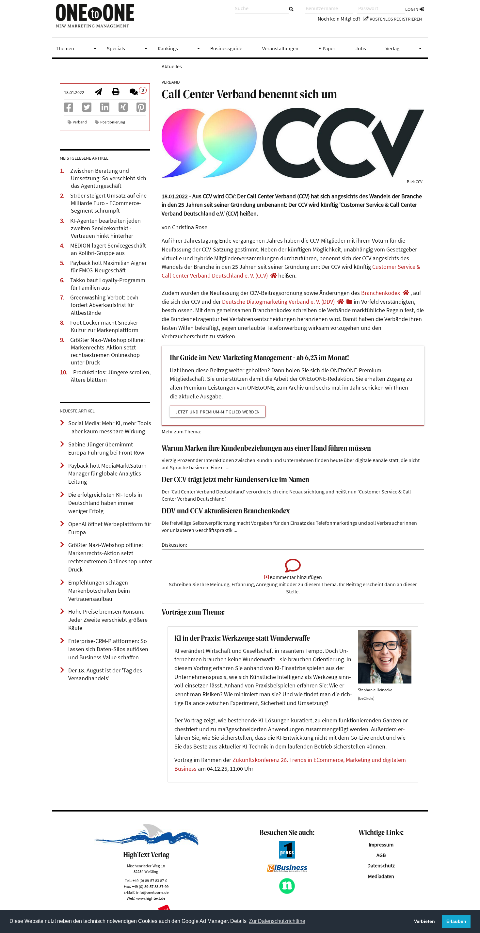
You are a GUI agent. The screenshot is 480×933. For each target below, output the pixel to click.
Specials (128, 48)
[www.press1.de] (287, 856)
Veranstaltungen (280, 48)
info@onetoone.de (152, 892)
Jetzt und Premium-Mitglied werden (217, 412)
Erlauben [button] (456, 921)
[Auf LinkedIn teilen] (104, 109)
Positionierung (112, 122)
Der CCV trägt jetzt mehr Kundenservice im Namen (235, 480)
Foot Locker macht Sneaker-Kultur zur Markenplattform (105, 326)
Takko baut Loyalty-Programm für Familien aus (107, 284)
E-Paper (326, 48)
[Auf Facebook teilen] (68, 109)
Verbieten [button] (424, 921)
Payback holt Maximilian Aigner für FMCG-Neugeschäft (108, 266)
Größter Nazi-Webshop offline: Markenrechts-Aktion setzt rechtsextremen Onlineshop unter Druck (107, 351)
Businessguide (226, 48)
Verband (80, 122)
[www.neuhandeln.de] (287, 892)
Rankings (180, 48)
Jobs (360, 48)
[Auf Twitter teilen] (86, 109)
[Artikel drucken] (115, 92)
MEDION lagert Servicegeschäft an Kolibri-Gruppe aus (108, 249)
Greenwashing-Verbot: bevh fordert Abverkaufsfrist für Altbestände (104, 305)
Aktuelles (172, 66)
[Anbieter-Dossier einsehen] (349, 301)
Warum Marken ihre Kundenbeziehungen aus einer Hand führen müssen (266, 448)
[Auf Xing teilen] (123, 109)
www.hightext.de (150, 898)
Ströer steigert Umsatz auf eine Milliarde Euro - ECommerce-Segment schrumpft (108, 203)
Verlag (405, 48)
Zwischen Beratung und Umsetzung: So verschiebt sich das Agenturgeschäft (108, 178)
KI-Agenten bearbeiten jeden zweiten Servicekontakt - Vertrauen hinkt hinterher (105, 228)
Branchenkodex (380, 293)
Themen (77, 48)
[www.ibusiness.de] (287, 870)
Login (412, 9)
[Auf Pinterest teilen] (141, 109)
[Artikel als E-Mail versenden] (98, 92)
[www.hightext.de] (146, 843)
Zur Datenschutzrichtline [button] (277, 921)
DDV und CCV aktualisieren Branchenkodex (226, 511)
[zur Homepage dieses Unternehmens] (273, 275)
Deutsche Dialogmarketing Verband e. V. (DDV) (278, 301)
